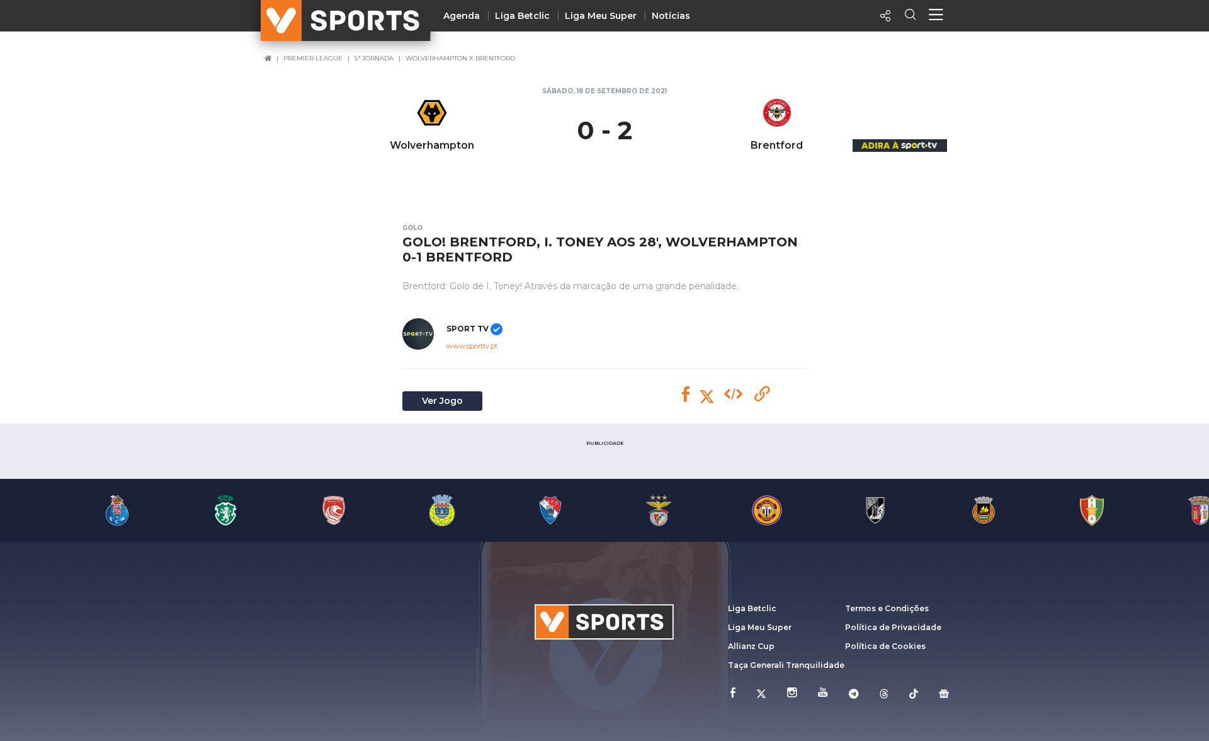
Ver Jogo (442, 400)
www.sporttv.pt (471, 346)
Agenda (461, 15)
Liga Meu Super (601, 15)
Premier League (313, 58)
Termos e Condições (887, 608)
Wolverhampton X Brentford (460, 58)
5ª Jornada (374, 58)
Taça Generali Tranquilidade (786, 665)
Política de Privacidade (893, 627)
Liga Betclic (522, 15)
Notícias (671, 15)
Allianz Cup (751, 646)
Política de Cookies (885, 646)
